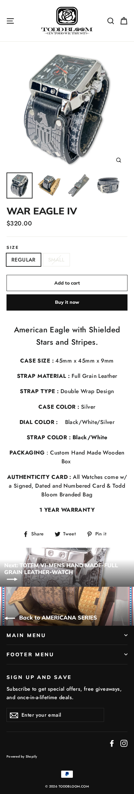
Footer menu (30, 654)
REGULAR (23, 259)
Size (13, 247)
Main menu (26, 635)
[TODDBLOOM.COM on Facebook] (111, 742)
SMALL (56, 259)
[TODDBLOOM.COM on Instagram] (123, 742)
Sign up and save (39, 677)
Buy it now (67, 302)
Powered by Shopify (22, 756)
